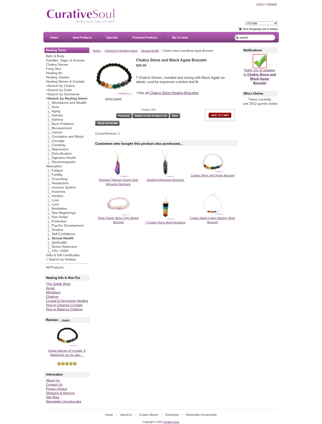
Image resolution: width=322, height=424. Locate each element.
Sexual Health (150, 50)
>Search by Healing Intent (120, 50)
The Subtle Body (58, 284)
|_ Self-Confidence (60, 234)
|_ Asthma (54, 119)
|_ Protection (56, 221)
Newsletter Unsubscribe (63, 401)
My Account (180, 37)
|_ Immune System (61, 187)
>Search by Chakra (60, 86)
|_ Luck (52, 204)
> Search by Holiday (61, 259)
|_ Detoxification (59, 153)
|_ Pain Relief (57, 217)
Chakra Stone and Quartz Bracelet (213, 175)
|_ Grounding (56, 179)
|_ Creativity (56, 145)
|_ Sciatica (54, 230)
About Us (53, 380)
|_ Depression (57, 149)
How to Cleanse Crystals (64, 305)
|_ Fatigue (54, 170)
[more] (65, 320)
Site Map (52, 397)
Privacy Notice (56, 389)
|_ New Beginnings (61, 213)
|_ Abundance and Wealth (66, 102)
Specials (112, 37)
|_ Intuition (54, 196)
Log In (260, 4)
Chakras (52, 296)
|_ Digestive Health (61, 158)
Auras (50, 288)
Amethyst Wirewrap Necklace (165, 180)
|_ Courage (55, 141)
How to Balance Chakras (64, 309)
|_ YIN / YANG (57, 251)
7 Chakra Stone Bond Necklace (165, 222)
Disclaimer (172, 414)
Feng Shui (53, 69)
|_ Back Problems (60, 124)
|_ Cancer (54, 132)
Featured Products (144, 37)
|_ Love (52, 200)
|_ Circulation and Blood (64, 136)
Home (54, 37)
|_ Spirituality (56, 242)
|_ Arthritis (54, 115)
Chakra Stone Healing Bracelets (174, 93)
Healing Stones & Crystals (65, 81)
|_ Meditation (56, 208)
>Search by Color (59, 90)
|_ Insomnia (55, 191)
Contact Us (54, 384)
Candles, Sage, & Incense (65, 60)
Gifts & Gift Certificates (63, 255)
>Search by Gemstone (62, 94)
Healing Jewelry (58, 77)
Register (272, 4)
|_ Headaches (57, 183)
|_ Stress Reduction (61, 246)
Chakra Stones (57, 64)
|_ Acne (52, 107)
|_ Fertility (54, 174)
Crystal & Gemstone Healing (67, 301)
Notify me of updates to (260, 76)
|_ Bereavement (59, 128)
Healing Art (54, 73)
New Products (82, 37)
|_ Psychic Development (65, 225)
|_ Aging (53, 111)
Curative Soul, (171, 421)
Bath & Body (55, 56)
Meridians (53, 292)
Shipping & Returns (60, 393)
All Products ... (56, 267)
